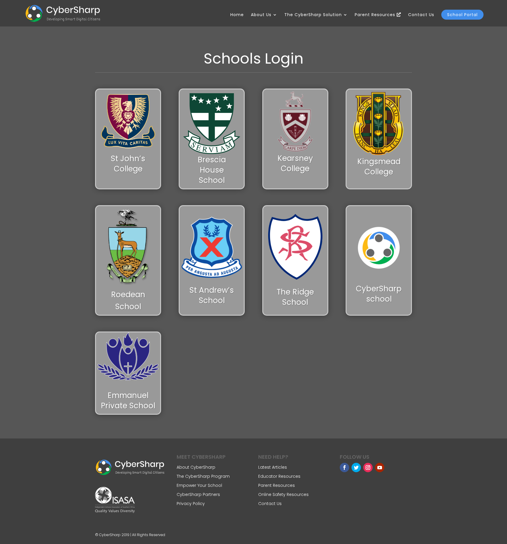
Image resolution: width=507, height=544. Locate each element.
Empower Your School (199, 485)
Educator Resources (279, 476)
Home (237, 15)
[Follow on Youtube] (379, 467)
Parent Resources (376, 15)
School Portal (462, 15)
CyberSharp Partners (198, 494)
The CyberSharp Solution (313, 15)
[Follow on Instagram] (368, 467)
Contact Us (421, 15)
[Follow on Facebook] (344, 467)
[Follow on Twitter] (356, 467)
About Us (261, 15)
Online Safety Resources (283, 494)
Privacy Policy (191, 503)
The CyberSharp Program (203, 476)
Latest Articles (272, 467)
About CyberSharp (196, 467)
